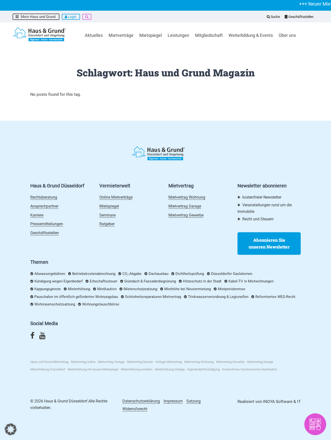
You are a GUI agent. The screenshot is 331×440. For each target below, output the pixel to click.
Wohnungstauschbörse (100, 304)
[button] (10, 429)
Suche (275, 17)
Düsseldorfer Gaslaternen (231, 274)
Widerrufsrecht (134, 409)
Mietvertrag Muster (140, 362)
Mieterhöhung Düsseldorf (47, 369)
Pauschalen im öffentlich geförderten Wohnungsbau (76, 297)
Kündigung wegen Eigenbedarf (58, 281)
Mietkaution (107, 289)
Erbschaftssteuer (103, 281)
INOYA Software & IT (282, 401)
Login (72, 17)
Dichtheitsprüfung (189, 274)
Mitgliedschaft (209, 35)
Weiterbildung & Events (251, 35)
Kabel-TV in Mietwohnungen (251, 281)
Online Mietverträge (116, 197)
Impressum (173, 401)
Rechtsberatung (43, 197)
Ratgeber (107, 224)
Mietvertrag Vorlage (111, 362)
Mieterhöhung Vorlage (170, 369)
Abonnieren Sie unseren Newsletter (269, 243)
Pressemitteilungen (46, 224)
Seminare (107, 215)
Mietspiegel (150, 35)
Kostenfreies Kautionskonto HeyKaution (249, 369)
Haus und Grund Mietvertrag (49, 362)
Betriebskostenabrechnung (93, 274)
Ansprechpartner (44, 206)
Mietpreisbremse (231, 289)
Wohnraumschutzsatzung (54, 304)
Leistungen (178, 35)
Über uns (287, 35)
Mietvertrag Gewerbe (186, 215)
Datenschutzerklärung (141, 401)
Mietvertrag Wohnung (186, 197)
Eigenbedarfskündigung (203, 369)
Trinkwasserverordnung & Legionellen (218, 297)
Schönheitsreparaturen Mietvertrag (153, 297)
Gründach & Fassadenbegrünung (150, 281)
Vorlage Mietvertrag (168, 362)
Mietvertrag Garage (184, 206)
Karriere (36, 215)
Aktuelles (94, 35)
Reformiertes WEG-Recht (275, 297)
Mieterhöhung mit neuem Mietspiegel (93, 369)
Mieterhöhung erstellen (136, 369)
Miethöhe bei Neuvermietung (187, 289)
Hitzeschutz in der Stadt (202, 281)
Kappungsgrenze (47, 289)
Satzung (193, 401)
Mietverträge (121, 35)
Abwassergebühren (49, 274)
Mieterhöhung (79, 289)
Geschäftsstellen (301, 17)
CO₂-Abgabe (132, 274)
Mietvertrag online (83, 362)
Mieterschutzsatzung (140, 289)
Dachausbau (158, 274)
